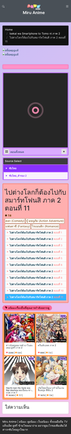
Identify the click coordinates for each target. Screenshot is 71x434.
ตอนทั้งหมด (17, 152)
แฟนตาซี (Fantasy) (17, 226)
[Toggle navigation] (3, 6)
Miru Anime (34, 12)
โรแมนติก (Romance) (45, 226)
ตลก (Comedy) (14, 221)
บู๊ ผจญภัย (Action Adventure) (45, 221)
